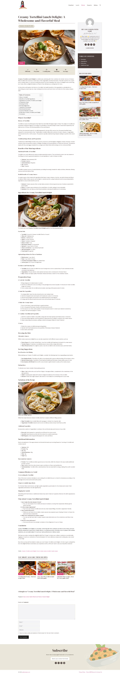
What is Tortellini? (24, 97)
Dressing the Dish (24, 104)
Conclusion (22, 114)
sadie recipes (55, 551)
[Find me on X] (88, 45)
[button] (100, 5)
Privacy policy (82, 672)
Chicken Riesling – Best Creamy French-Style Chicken (88, 134)
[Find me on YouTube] (94, 45)
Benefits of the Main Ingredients (27, 99)
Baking (95, 5)
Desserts (89, 5)
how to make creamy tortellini (44, 551)
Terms (87, 672)
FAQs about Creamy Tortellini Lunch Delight (30, 112)
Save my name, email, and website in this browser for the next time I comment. (39, 633)
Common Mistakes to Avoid (26, 110)
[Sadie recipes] (22, 5)
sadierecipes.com (26, 672)
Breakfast (71, 5)
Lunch (77, 5)
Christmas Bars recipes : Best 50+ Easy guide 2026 (65, 577)
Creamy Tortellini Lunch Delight (29, 551)
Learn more (90, 48)
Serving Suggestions (24, 105)
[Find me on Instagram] (91, 45)
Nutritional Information (25, 109)
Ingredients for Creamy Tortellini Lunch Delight (31, 100)
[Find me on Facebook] (86, 45)
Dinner (83, 5)
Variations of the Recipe (25, 107)
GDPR (90, 672)
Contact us (99, 672)
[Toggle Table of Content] (40, 95)
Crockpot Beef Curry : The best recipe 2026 (27, 577)
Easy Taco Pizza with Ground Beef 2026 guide (46, 577)
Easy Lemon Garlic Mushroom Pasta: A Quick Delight (36, 597)
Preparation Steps (24, 102)
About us (94, 672)
